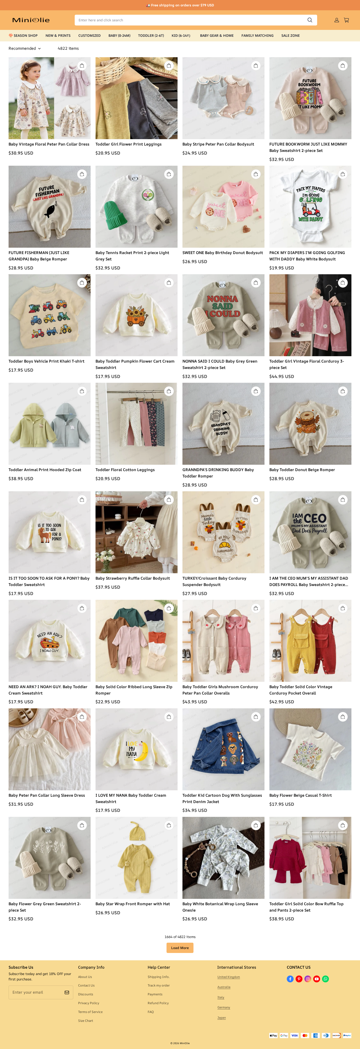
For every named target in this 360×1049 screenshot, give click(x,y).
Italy (220, 997)
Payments (155, 994)
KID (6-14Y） (182, 35)
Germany (223, 1007)
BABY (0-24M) (119, 35)
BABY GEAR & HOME (217, 35)
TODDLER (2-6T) (151, 35)
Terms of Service (90, 1012)
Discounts (85, 994)
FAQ (151, 1012)
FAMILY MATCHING (257, 35)
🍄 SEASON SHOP (23, 35)
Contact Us (86, 985)
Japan (221, 1017)
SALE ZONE (290, 35)
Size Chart (85, 1020)
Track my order (159, 985)
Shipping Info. (158, 977)
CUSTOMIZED (89, 35)
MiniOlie (185, 1043)
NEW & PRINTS (58, 35)
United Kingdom (228, 977)
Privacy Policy (88, 1003)
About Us (85, 977)
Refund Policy (158, 1003)
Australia (223, 987)
